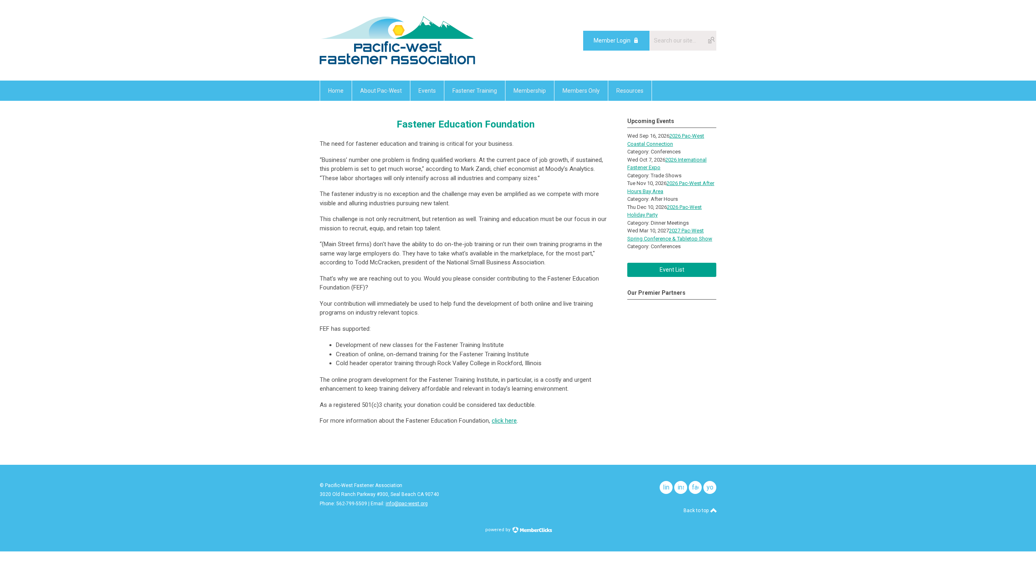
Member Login (612, 40)
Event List (672, 269)
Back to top (697, 510)
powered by (498, 529)
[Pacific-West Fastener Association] (397, 62)
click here (504, 420)
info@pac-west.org (407, 503)
